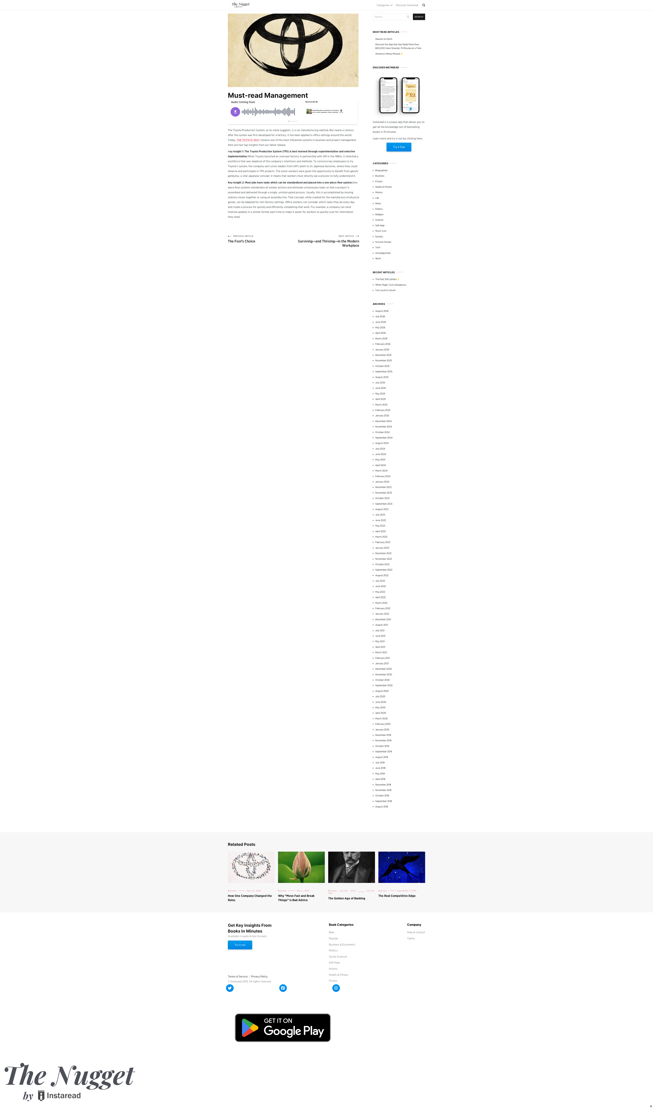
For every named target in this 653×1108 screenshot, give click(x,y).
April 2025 (380, 399)
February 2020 (383, 724)
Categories (383, 5)
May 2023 (380, 525)
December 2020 (383, 668)
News (378, 203)
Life (377, 198)
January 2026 (382, 349)
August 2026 (382, 311)
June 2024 (380, 454)
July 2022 (380, 580)
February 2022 (382, 608)
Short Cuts (380, 231)
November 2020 (383, 674)
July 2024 (380, 448)
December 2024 (383, 421)
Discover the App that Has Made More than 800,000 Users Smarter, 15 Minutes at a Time (398, 46)
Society (379, 236)
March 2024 (381, 470)
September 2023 (383, 503)
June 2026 (380, 322)
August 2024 (382, 443)
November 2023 (383, 492)
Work (378, 258)
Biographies (381, 170)
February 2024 (382, 476)
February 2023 (382, 542)
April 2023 (380, 531)
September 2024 (383, 437)
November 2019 (383, 740)
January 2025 (382, 415)
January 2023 (382, 547)
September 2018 (383, 801)
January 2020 (382, 729)
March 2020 (381, 718)
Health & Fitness (383, 186)
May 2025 (380, 393)
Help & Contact (416, 932)
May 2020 (380, 707)
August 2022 (381, 575)
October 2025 (382, 366)
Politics (379, 209)
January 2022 (382, 613)
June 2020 (380, 702)
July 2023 (380, 514)
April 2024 (380, 465)
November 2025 (383, 360)
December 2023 (383, 487)
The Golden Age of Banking (346, 898)
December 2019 (383, 735)
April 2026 (380, 333)
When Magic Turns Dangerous (390, 284)
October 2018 (382, 795)
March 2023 (381, 536)
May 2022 (380, 591)
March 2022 (381, 603)
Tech (377, 247)
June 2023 (380, 520)
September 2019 (383, 751)
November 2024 (383, 426)
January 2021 (382, 663)
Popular (333, 938)
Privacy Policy (259, 976)
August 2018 (381, 806)
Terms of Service (238, 976)
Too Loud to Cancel (385, 290)
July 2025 (380, 382)
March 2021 (381, 652)
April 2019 (380, 779)
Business (379, 175)
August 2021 (381, 624)
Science (379, 219)
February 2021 (382, 658)
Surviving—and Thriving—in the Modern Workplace (328, 241)
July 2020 (380, 696)
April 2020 (380, 713)
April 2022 (380, 597)
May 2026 (380, 327)
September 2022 (383, 569)
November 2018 (383, 790)
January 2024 (382, 481)
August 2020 (382, 691)
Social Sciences (338, 956)
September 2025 (383, 371)
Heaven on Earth (383, 39)
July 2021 (379, 630)
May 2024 (380, 459)
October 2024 (382, 432)
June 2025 (380, 388)
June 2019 (380, 768)
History (379, 192)
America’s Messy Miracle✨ (389, 53)
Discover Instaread (407, 5)
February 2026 (382, 344)
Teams (411, 938)
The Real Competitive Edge (397, 896)
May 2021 (380, 641)
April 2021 (380, 647)
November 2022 (383, 558)
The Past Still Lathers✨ (387, 279)
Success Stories (383, 242)
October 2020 (382, 680)
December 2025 (383, 355)
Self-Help (379, 225)
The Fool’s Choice (241, 239)
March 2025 (381, 404)
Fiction (378, 181)
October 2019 (382, 746)
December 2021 (383, 619)
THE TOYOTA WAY (248, 140)
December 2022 (383, 553)
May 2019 (380, 773)
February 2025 (382, 410)
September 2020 (384, 685)
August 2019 (381, 757)
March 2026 (381, 338)
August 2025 (381, 377)
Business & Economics (342, 944)
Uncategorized (382, 253)
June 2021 (380, 636)
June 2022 (380, 586)
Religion (379, 214)
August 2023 (381, 509)
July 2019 (380, 762)
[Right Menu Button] (651, 1106)
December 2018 (383, 784)
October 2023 (382, 498)
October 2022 (382, 564)
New (331, 932)
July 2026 (380, 316)
